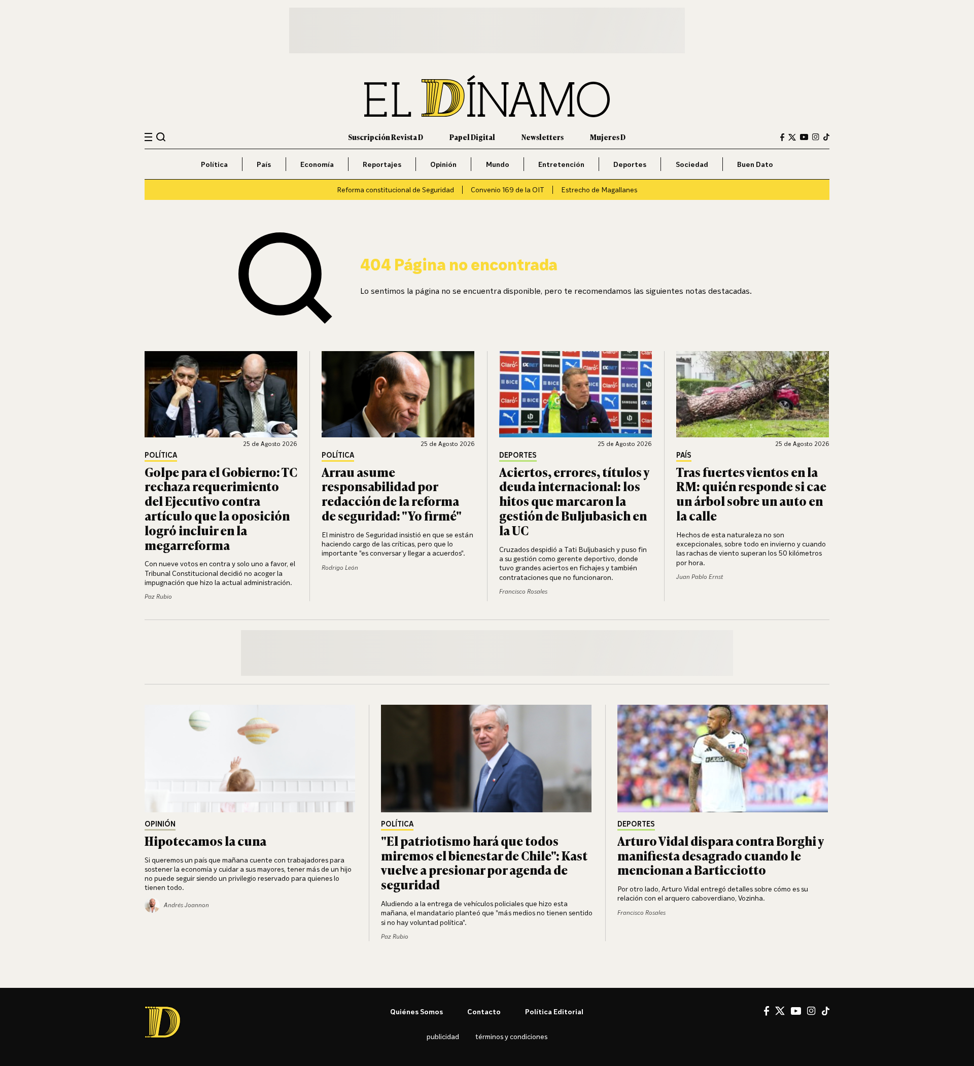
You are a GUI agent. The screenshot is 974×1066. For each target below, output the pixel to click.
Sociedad (692, 164)
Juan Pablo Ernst (699, 576)
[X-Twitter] (792, 137)
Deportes (629, 164)
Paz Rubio (158, 596)
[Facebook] (782, 137)
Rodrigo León (340, 567)
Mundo (497, 164)
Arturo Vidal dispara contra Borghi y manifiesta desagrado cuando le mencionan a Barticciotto (720, 855)
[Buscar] (161, 136)
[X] (780, 1011)
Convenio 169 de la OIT (507, 189)
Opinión (443, 164)
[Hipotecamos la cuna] (251, 758)
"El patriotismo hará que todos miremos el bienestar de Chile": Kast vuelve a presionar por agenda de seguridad (484, 862)
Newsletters (542, 136)
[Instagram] (815, 137)
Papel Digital (472, 136)
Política (214, 164)
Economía (317, 164)
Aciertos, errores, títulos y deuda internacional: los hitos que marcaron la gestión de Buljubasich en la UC (574, 501)
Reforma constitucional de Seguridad (395, 189)
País (264, 164)
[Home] (487, 96)
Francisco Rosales (523, 591)
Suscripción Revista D (385, 136)
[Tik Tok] (825, 1011)
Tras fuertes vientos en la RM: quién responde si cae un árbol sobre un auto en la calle (751, 493)
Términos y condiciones (511, 1036)
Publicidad (443, 1036)
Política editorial (554, 1011)
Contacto (484, 1011)
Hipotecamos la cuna (205, 840)
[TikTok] (826, 137)
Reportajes (382, 164)
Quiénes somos (416, 1011)
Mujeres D (607, 136)
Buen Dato (755, 164)
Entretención (561, 164)
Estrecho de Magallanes (599, 189)
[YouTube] (804, 137)
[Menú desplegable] (148, 137)
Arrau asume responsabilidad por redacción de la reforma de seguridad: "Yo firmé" (392, 493)
